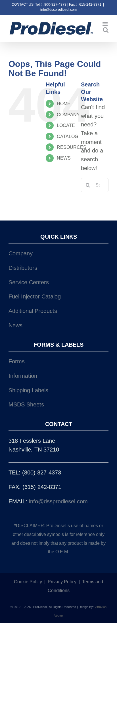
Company (21, 253)
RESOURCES (71, 147)
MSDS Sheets (26, 404)
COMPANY (68, 114)
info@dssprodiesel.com (58, 10)
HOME (63, 103)
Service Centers (29, 282)
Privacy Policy (62, 581)
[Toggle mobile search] (105, 30)
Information (23, 376)
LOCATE (66, 125)
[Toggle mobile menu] (105, 24)
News (15, 325)
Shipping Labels (28, 390)
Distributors (23, 268)
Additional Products (33, 311)
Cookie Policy (28, 581)
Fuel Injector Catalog (35, 296)
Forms (17, 361)
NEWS (64, 158)
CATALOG (67, 136)
